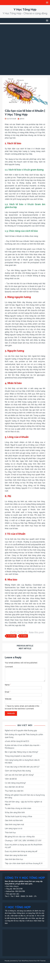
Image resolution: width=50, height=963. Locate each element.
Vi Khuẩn (11, 636)
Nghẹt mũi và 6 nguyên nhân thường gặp (21, 730)
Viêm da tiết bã (11, 779)
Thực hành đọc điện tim (14, 791)
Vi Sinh (24, 636)
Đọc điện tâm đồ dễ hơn (14, 787)
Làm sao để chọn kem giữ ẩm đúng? (19, 775)
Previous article (25, 646)
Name (7, 685)
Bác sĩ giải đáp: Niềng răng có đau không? (21, 752)
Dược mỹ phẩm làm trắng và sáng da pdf (21, 851)
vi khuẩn (26, 169)
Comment (9, 667)
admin (22, 119)
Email (7, 692)
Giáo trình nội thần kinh (14, 820)
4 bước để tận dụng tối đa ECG (17, 741)
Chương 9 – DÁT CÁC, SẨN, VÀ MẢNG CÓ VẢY (23, 840)
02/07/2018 (11, 119)
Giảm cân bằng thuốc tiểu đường (18, 771)
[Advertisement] (25, 49)
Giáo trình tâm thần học (14, 859)
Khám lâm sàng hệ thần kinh (16, 855)
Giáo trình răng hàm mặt (14, 824)
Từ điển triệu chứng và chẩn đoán (18, 808)
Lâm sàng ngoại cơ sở (13, 828)
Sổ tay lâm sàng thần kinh (15, 812)
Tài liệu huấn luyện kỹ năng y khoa (18, 816)
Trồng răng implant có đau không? (18, 756)
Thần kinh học (10, 833)
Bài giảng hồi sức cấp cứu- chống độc (20, 837)
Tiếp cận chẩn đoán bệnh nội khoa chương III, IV (24, 863)
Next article (25, 648)
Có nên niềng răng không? (15, 783)
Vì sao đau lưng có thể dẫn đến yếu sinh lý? (22, 767)
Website (8, 699)
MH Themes (41, 961)
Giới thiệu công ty (12, 886)
